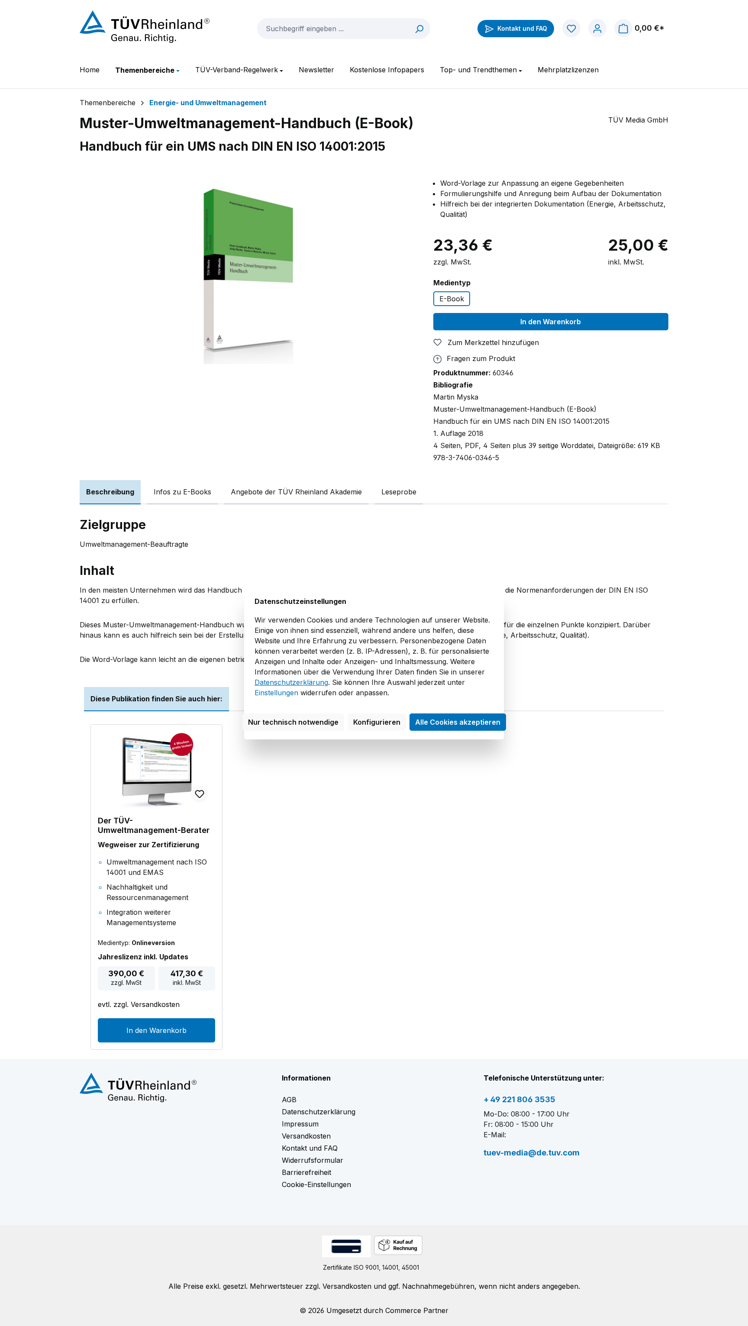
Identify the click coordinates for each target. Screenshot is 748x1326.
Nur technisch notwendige (293, 722)
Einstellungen (276, 692)
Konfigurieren (376, 722)
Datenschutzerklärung (291, 682)
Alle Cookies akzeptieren (457, 722)
